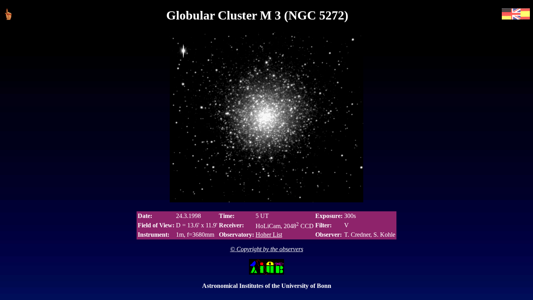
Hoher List (269, 234)
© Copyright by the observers (266, 249)
